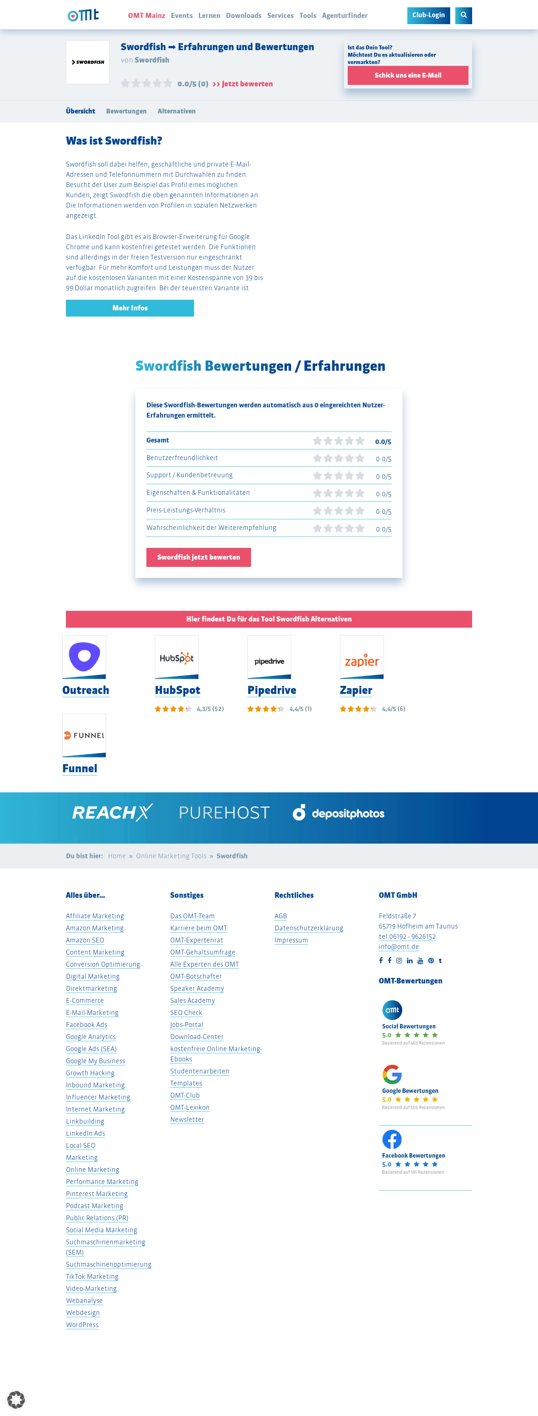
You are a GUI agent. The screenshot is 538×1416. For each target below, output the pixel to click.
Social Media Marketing (101, 1230)
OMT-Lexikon (190, 1107)
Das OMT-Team (192, 916)
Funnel (79, 768)
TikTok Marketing (92, 1276)
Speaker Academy (197, 988)
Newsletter (187, 1119)
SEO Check (186, 1012)
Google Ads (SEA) (91, 1049)
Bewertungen (126, 111)
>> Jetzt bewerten (242, 83)
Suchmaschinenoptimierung (109, 1264)
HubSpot (178, 690)
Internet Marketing (95, 1109)
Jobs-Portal (186, 1024)
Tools (308, 15)
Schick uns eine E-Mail (408, 75)
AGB (280, 916)
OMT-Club (185, 1095)
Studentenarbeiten (199, 1071)
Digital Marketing (93, 976)
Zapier (356, 690)
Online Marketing (92, 1169)
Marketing (82, 1157)
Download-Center (197, 1036)
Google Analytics (91, 1036)
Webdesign (83, 1312)
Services (280, 15)
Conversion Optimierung (103, 964)
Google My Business (95, 1061)
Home (117, 856)
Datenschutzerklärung (308, 928)
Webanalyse (84, 1300)
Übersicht (80, 111)
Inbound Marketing (95, 1085)
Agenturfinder (345, 15)
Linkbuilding (85, 1121)
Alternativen (177, 111)
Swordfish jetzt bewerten (198, 557)
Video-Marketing (91, 1288)
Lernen (209, 15)
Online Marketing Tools (171, 856)
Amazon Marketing (95, 928)
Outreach (85, 690)
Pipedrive (271, 690)
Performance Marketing (102, 1181)
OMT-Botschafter (196, 976)
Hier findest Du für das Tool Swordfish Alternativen (269, 619)
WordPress (82, 1324)
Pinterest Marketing (97, 1193)
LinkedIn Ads (85, 1133)
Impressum (291, 940)
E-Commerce (85, 1000)
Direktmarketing (91, 988)
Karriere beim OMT (198, 928)
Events (182, 15)
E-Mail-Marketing (92, 1012)
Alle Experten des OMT (204, 964)
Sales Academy (192, 1000)
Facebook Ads (86, 1024)
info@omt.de (399, 946)
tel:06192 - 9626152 (407, 936)
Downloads (244, 15)
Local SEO (81, 1145)
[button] (16, 1400)
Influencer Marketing (98, 1097)
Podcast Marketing (94, 1206)
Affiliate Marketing (95, 916)
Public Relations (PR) (97, 1218)
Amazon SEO (85, 940)
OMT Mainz (146, 15)
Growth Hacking (90, 1073)
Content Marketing (95, 952)
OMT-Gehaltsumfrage (202, 952)
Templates (186, 1083)
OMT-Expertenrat (196, 940)
